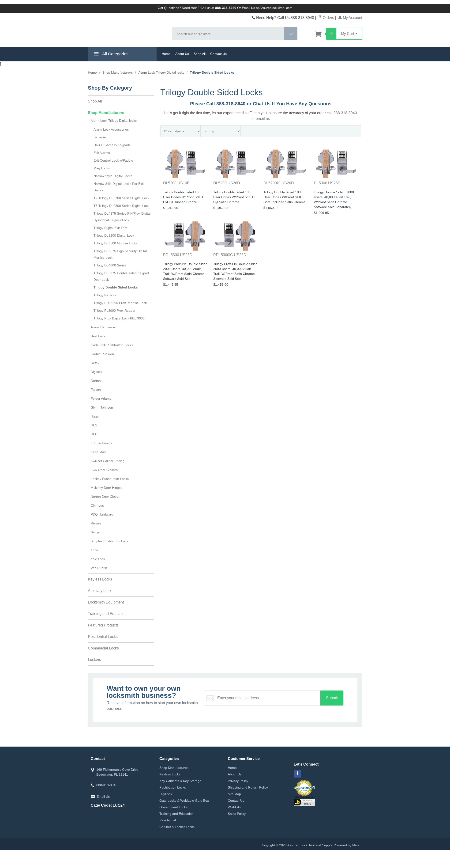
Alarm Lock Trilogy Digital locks (114, 120)
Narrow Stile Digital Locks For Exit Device (119, 187)
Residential (167, 820)
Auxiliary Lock (99, 591)
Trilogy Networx (105, 295)
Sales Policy (237, 814)
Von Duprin (99, 568)
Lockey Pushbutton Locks (110, 479)
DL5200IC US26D (278, 183)
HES (94, 425)
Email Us (103, 796)
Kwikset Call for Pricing (107, 461)
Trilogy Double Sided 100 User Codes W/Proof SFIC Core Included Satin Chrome (284, 197)
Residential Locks (103, 637)
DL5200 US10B (176, 183)
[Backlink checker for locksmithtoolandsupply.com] (304, 802)
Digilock (96, 372)
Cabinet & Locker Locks (177, 827)
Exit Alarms (102, 153)
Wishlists (234, 807)
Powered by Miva (346, 845)
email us (263, 119)
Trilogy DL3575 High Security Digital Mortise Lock (120, 254)
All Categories (114, 54)
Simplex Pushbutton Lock (109, 541)
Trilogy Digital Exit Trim (110, 228)
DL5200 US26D (226, 183)
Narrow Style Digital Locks (113, 176)
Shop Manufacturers (106, 113)
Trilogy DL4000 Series (110, 265)
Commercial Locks (103, 648)
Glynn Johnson (102, 407)
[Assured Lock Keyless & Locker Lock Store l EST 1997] (127, 29)
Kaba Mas (98, 452)
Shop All (200, 54)
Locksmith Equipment (106, 602)
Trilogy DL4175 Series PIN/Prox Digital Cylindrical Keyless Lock (122, 217)
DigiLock (165, 794)
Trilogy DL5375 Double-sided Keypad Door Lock (121, 276)
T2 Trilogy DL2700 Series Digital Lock (121, 198)
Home (166, 54)
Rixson (96, 523)
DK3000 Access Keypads (112, 145)
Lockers (94, 660)
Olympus (97, 505)
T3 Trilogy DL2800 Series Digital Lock (121, 206)
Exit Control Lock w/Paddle (113, 160)
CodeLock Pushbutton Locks (112, 345)
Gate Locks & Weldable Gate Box (184, 800)
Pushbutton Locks (172, 787)
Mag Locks (102, 168)
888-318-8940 (345, 113)
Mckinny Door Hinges (106, 488)
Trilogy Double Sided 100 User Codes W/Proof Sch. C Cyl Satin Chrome (234, 197)
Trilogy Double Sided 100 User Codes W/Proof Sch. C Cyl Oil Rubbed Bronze (183, 197)
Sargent (96, 532)
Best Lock (98, 336)
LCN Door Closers (104, 470)
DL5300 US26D (327, 183)
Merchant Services (304, 797)
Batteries (100, 137)
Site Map (234, 794)
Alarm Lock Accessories (111, 129)
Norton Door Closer (105, 496)
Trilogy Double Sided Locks (116, 287)
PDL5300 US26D (177, 255)
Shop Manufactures (173, 768)
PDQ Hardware (102, 514)
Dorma (96, 381)
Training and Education (107, 614)
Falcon (96, 389)
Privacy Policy (238, 781)
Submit (332, 698)
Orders (328, 18)
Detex (95, 363)
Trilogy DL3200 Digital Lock (114, 235)
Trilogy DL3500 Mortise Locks (116, 243)
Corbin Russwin (102, 354)
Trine (94, 550)
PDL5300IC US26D (229, 255)
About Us (182, 54)
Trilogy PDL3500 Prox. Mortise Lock (120, 303)
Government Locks (173, 807)
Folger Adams (101, 398)
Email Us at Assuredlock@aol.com (267, 8)
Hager (95, 416)
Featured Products (103, 625)
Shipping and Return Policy (248, 787)
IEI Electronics (101, 443)
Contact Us (218, 54)
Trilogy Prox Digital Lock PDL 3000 (119, 318)
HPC (94, 434)
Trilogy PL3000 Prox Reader (114, 310)
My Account (352, 18)
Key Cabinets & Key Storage (180, 781)
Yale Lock (98, 559)
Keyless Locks (100, 579)
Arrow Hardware (103, 327)
